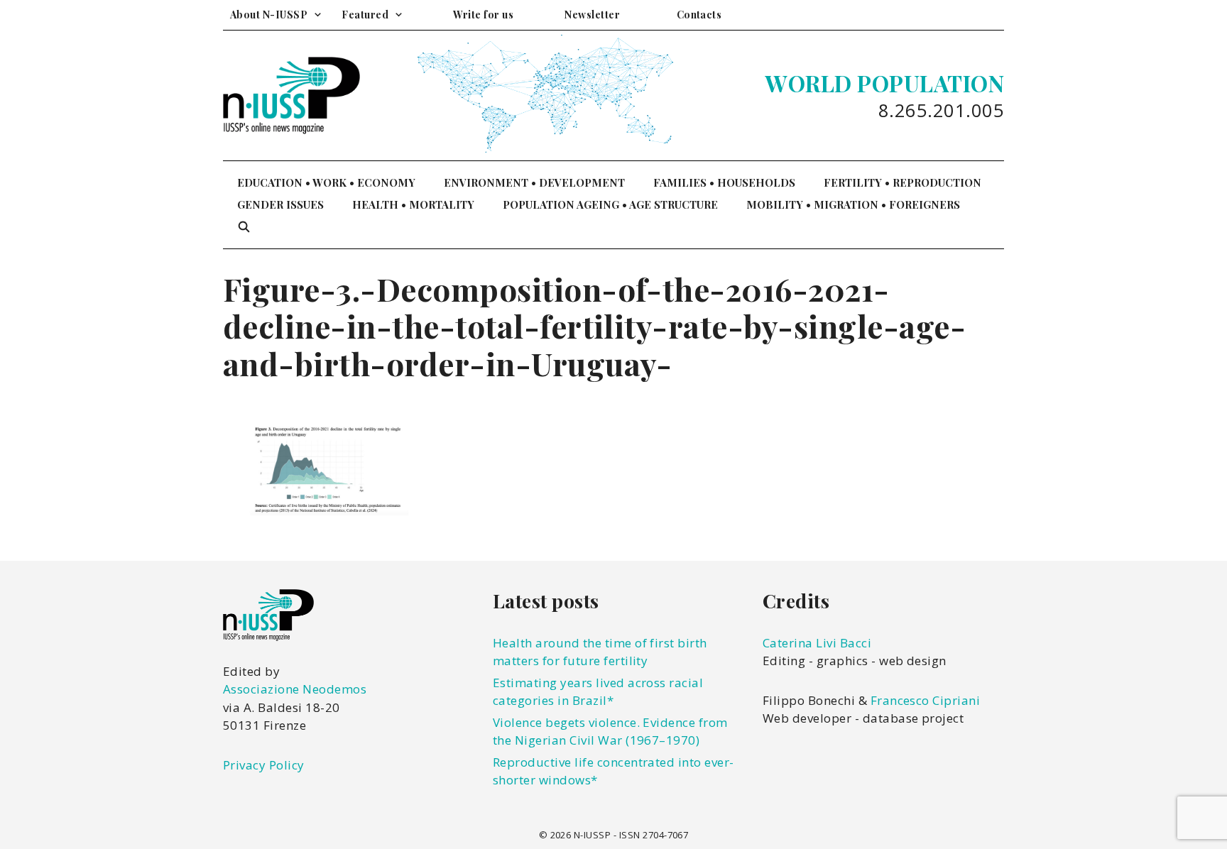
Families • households (724, 182)
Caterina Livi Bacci (817, 643)
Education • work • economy (326, 182)
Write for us (483, 14)
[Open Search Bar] (244, 226)
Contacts (699, 14)
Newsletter (592, 14)
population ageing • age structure (610, 204)
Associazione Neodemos (294, 689)
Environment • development (534, 182)
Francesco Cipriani (926, 700)
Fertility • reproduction (902, 182)
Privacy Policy (264, 765)
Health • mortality (413, 204)
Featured (365, 14)
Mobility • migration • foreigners (853, 204)
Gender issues (280, 204)
